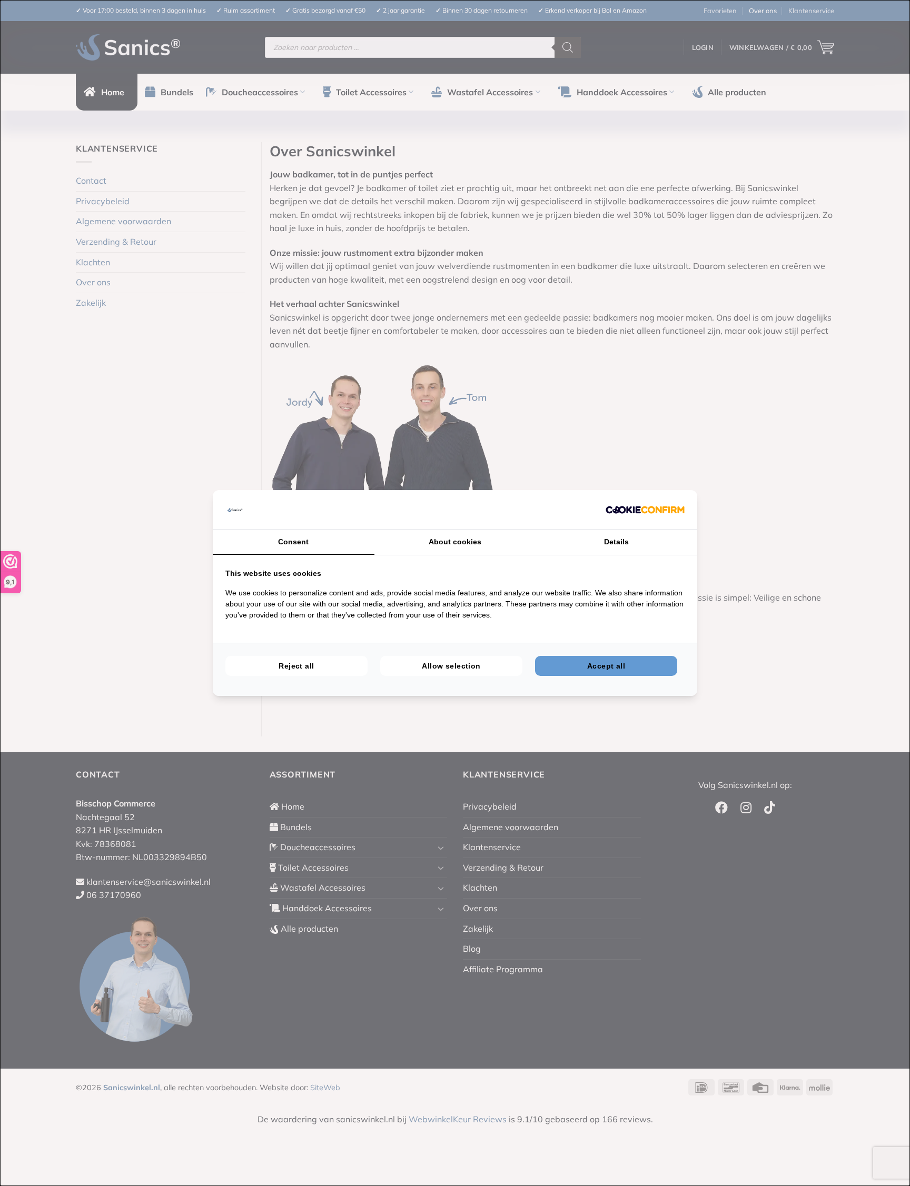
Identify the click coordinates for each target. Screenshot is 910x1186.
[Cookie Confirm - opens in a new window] (645, 509)
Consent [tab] (293, 541)
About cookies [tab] (455, 541)
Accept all (606, 666)
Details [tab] (616, 541)
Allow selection (451, 666)
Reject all (296, 666)
